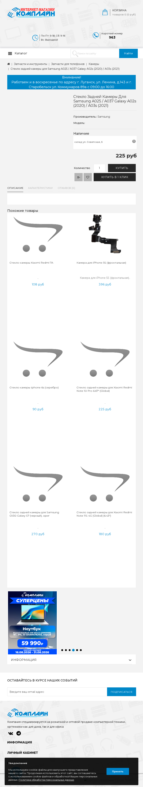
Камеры (94, 64)
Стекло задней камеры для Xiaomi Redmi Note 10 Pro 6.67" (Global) (104, 389)
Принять (117, 771)
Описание (15, 187)
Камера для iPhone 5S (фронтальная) (101, 262)
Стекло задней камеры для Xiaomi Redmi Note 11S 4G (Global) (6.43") (104, 514)
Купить (122, 168)
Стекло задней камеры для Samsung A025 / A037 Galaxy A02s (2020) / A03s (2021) (65, 68)
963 (112, 37)
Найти (128, 53)
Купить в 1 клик (114, 177)
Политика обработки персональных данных (46, 779)
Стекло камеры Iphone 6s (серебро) (34, 387)
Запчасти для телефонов (68, 64)
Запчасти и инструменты (30, 64)
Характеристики (40, 187)
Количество (82, 168)
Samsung (104, 116)
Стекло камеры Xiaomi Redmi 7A (31, 262)
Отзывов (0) (66, 187)
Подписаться (122, 691)
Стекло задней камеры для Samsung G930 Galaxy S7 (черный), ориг (34, 514)
